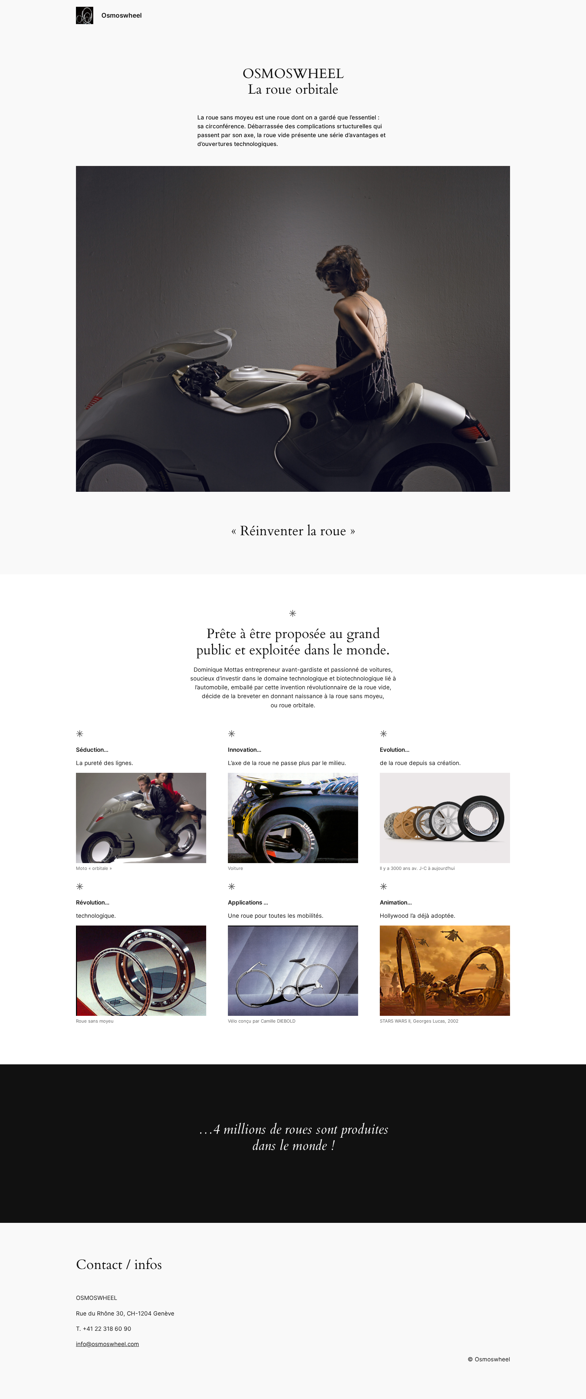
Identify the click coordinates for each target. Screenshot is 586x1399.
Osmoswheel (121, 15)
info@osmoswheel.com (107, 1344)
